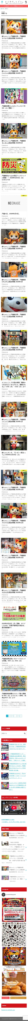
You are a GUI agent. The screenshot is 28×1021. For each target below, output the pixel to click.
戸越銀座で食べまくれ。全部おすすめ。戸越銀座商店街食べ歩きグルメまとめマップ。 (17, 747)
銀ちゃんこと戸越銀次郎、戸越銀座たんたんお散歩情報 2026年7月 (17, 870)
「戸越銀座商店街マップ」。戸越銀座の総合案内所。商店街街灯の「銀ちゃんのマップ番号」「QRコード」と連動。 (17, 757)
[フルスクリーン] (25, 813)
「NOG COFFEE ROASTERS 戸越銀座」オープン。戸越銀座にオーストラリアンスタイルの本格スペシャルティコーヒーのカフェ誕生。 (13, 847)
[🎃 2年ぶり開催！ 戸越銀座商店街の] (14, 959)
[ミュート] (22, 813)
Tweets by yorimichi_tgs (8, 1010)
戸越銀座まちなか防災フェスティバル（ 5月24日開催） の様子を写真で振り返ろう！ (13, 859)
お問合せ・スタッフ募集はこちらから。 (14, 6)
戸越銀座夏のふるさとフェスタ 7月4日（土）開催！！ (17, 879)
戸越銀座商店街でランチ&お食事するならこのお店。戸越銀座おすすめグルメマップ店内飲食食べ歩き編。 (17, 767)
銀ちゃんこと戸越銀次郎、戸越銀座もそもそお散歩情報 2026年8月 (17, 835)
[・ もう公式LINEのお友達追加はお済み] (14, 910)
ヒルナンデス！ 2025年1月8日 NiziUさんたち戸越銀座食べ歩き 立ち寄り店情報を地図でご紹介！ (17, 786)
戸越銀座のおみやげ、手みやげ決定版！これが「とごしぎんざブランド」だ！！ (17, 776)
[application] (14, 808)
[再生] (3, 813)
